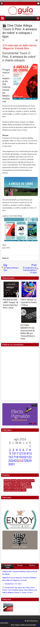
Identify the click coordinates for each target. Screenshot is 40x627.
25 (16, 461)
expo (18, 484)
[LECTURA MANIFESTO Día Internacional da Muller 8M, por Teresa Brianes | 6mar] (28, 315)
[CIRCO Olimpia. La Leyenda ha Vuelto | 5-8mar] (28, 289)
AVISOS (7, 481)
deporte (12, 484)
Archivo (32, 565)
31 (13, 464)
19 (20, 457)
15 (30, 453)
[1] (29, 423)
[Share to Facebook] (12, 283)
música (24, 481)
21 (26, 457)
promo (12, 487)
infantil (13, 481)
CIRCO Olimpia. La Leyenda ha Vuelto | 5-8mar (29, 302)
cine (29, 484)
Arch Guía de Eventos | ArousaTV (12, 621)
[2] (31, 423)
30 (10, 464)
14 (26, 453)
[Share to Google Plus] (17, 283)
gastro (23, 484)
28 (26, 461)
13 (23, 453)
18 (16, 457)
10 (13, 453)
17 (13, 457)
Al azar (20, 565)
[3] (33, 423)
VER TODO (22, 490)
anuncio (19, 487)
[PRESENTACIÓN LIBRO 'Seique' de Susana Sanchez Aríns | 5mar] (11, 289)
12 (20, 453)
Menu (2, 3)
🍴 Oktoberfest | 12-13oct (12, 584)
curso (6, 487)
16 (10, 457)
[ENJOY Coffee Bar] (20, 520)
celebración (27, 487)
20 (23, 457)
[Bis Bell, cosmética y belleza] (20, 540)
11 (16, 453)
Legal (38, 625)
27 (23, 461)
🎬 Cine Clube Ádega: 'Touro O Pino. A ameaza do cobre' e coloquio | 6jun (19, 31)
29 (30, 461)
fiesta (6, 484)
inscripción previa (10, 490)
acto (19, 481)
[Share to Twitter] (14, 283)
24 (13, 461)
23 (10, 461)
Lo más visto (8, 566)
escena (31, 481)
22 (30, 457)
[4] (35, 423)
